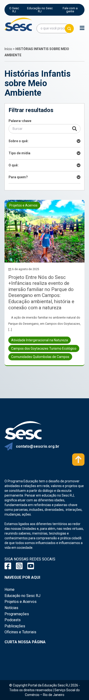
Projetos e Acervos (21, 601)
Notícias (11, 608)
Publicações (15, 626)
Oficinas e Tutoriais (20, 632)
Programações (17, 614)
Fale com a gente (70, 9)
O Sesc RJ (14, 9)
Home (9, 589)
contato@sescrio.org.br (37, 446)
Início (8, 49)
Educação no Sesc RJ (40, 9)
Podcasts (13, 620)
